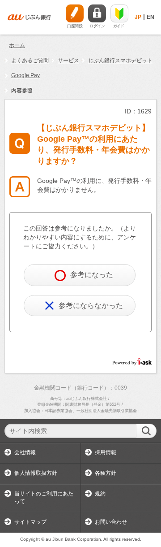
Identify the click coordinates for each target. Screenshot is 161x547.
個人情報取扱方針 (35, 473)
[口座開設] (75, 13)
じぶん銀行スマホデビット (120, 60)
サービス (68, 60)
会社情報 (25, 452)
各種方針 (105, 473)
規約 (100, 494)
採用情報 (105, 452)
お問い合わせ (111, 522)
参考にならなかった (91, 305)
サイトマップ (30, 522)
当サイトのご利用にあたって (43, 498)
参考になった (91, 274)
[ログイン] (97, 13)
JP (138, 17)
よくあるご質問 (30, 60)
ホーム (17, 45)
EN (150, 17)
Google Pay (25, 75)
